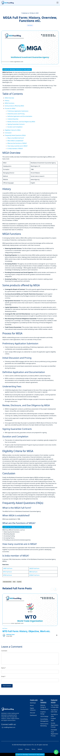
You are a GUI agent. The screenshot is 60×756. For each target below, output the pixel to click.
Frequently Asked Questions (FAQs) (15, 135)
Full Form (30, 25)
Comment (4, 651)
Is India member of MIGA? (15, 148)
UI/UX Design (44, 716)
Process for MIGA (10, 108)
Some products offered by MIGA (14, 106)
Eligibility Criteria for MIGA (13, 130)
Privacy (27, 749)
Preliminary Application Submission (17, 111)
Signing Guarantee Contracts (16, 124)
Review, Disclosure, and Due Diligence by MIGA (21, 121)
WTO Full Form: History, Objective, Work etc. (26, 631)
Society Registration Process (54, 725)
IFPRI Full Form (7, 575)
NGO (14, 581)
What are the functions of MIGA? (17, 143)
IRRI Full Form (33, 572)
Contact (20, 749)
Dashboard (33, 715)
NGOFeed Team (10, 634)
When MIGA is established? (15, 141)
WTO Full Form (7, 572)
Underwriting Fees (12, 119)
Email (3, 676)
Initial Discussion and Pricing (15, 114)
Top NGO (19, 581)
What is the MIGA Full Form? (15, 138)
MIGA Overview (9, 98)
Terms (33, 749)
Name (3, 668)
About (32, 705)
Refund (40, 749)
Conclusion (8, 133)
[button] (55, 589)
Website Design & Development (44, 707)
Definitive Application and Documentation (19, 116)
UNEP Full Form (7, 568)
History (7, 100)
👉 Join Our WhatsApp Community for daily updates (17, 69)
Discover (32, 713)
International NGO (7, 581)
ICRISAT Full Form (34, 575)
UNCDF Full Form (34, 568)
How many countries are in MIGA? (17, 146)
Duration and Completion (14, 127)
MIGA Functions (9, 103)
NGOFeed (33, 703)
